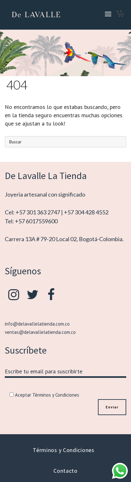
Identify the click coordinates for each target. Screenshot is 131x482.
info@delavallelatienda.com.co (37, 324)
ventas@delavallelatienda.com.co (40, 332)
